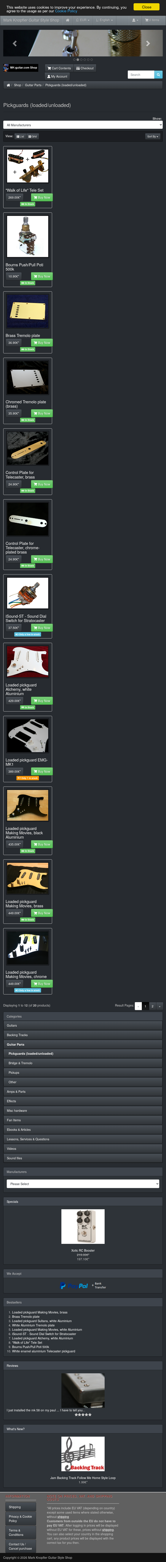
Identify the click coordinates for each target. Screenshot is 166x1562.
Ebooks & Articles (19, 1129)
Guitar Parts (33, 85)
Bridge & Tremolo (19, 1063)
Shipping (15, 1507)
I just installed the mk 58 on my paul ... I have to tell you (45, 1410)
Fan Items (14, 1120)
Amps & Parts (16, 1091)
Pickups (13, 1072)
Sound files (14, 1158)
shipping (63, 1516)
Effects (11, 1101)
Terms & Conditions (16, 1532)
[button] (15, 43)
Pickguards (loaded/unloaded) (65, 85)
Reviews (12, 1365)
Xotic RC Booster (83, 1250)
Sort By (151, 136)
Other (11, 1082)
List (21, 136)
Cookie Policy (66, 10)
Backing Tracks (17, 1035)
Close (146, 7)
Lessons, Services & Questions (28, 1139)
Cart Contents (61, 68)
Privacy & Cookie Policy (20, 1518)
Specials (12, 1201)
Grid (34, 136)
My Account (58, 76)
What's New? (16, 1429)
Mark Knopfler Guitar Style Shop (31, 20)
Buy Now (43, 197)
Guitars (12, 1025)
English (103, 20)
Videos (11, 1148)
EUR (81, 20)
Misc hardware (17, 1110)
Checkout (87, 68)
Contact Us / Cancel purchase (20, 1546)
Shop (17, 85)
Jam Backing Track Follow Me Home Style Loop (83, 1478)
